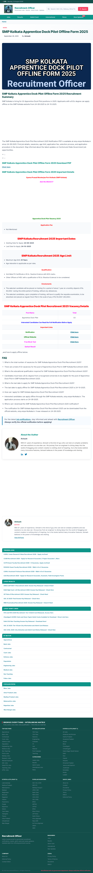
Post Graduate (36, 751)
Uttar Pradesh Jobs (10, 692)
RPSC (34, 809)
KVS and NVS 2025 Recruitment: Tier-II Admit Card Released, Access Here (28, 613)
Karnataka (66, 770)
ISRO (33, 828)
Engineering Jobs (9, 665)
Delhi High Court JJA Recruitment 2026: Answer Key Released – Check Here (29, 590)
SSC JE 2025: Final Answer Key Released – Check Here (22, 598)
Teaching (35, 753)
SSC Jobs (5, 763)
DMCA (65, 794)
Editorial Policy (67, 797)
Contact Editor (6, 861)
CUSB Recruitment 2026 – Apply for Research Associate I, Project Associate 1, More (31, 558)
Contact (65, 785)
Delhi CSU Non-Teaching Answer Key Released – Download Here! (25, 621)
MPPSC (34, 804)
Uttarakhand (5, 821)
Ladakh (65, 775)
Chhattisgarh (67, 748)
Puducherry (5, 802)
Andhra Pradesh (67, 737)
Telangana (5, 814)
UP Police (35, 814)
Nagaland (5, 797)
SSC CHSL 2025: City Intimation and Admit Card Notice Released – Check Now (29, 630)
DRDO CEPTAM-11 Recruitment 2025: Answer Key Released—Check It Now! (29, 585)
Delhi (64, 753)
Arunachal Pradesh (68, 739)
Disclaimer (66, 787)
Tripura (4, 816)
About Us (65, 783)
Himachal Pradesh (68, 763)
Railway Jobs (6, 756)
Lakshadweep (6, 783)
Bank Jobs (7, 644)
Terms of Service (53, 859)
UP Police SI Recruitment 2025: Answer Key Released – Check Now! (26, 594)
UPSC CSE (35, 790)
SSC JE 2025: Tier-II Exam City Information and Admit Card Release (26, 625)
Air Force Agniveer (37, 823)
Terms (64, 792)
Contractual (7, 648)
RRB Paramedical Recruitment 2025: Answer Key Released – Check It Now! (28, 603)
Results (20, 17)
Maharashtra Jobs (10, 701)
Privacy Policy (67, 790)
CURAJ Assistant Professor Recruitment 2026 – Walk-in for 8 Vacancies (27, 571)
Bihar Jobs (7, 688)
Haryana (65, 760)
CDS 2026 (35, 797)
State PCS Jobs (6, 765)
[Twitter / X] (26, 454)
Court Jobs (7, 652)
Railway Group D (37, 787)
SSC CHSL (35, 799)
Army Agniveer (36, 818)
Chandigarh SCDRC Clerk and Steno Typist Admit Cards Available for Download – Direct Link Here (36, 617)
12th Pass (35, 734)
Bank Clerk (35, 792)
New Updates (78, 17)
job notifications (23, 419)
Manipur (4, 790)
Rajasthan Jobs (9, 705)
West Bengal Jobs (10, 710)
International (50, 17)
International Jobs (37, 767)
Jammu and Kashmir (69, 765)
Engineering (35, 739)
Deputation (7, 661)
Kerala (64, 772)
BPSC (34, 802)
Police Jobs (7, 678)
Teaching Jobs (6, 768)
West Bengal (5, 823)
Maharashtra (6, 787)
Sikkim (4, 809)
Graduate (35, 741)
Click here (6, 167)
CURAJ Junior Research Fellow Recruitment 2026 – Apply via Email (26, 554)
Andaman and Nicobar (69, 734)
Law (33, 746)
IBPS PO (34, 785)
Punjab (4, 804)
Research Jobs (6, 758)
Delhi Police (35, 816)
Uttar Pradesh (6, 818)
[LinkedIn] (22, 454)
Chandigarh (66, 746)
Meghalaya (5, 792)
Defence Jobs (8, 657)
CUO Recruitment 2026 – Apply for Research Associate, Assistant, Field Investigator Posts (34, 576)
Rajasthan (5, 806)
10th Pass (35, 732)
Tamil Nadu (5, 811)
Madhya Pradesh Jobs (11, 697)
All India (65, 732)
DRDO (34, 825)
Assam (65, 741)
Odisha (4, 799)
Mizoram (4, 794)
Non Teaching (8, 674)
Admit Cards (36, 765)
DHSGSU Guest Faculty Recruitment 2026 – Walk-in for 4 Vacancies (26, 567)
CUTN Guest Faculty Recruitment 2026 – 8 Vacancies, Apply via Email (27, 563)
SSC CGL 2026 (36, 783)
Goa (64, 756)
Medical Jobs (8, 670)
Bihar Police (35, 811)
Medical (34, 748)
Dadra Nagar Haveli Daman (71, 751)
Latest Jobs (35, 760)
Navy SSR (35, 821)
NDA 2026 (35, 794)
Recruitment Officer (66, 419)
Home (4, 22)
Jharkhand (66, 768)
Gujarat (65, 758)
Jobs (8, 17)
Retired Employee (7, 760)
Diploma (34, 737)
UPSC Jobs (5, 770)
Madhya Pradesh (7, 785)
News (64, 17)
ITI (33, 744)
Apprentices (8, 640)
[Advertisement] (46, 123)
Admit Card (34, 17)
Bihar (64, 744)
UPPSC (34, 806)
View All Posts (19, 537)
